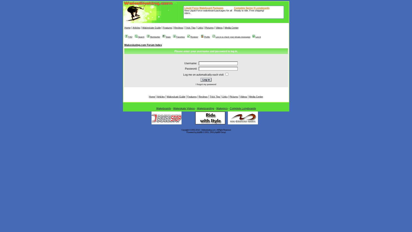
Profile (207, 37)
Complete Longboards (243, 108)
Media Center (232, 27)
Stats (168, 37)
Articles (136, 27)
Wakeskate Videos (184, 108)
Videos (219, 27)
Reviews (178, 27)
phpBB (199, 132)
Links (200, 27)
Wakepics (222, 108)
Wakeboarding (205, 108)
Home (127, 27)
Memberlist (155, 37)
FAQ (130, 37)
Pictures (209, 27)
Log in (258, 37)
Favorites (180, 37)
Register (194, 37)
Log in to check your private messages (233, 37)
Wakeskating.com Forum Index (143, 45)
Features (167, 27)
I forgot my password (206, 84)
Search (141, 37)
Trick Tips (190, 27)
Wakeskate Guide (151, 27)
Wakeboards (163, 108)
